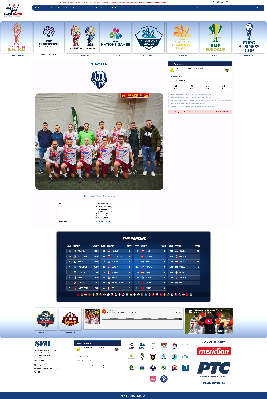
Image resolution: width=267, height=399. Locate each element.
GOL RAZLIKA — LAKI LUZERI (186, 68)
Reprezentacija (56, 8)
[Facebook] (213, 2)
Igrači (93, 196)
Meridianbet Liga (87, 8)
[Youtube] (222, 2)
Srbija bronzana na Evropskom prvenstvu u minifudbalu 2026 (190, 94)
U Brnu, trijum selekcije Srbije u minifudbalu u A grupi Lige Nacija (191, 97)
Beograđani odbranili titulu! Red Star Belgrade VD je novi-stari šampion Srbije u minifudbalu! (200, 100)
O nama (200, 8)
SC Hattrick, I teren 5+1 (102, 221)
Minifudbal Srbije (41, 8)
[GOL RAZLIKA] (172, 70)
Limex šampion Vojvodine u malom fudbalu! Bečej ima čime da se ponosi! (194, 106)
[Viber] (227, 2)
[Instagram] (217, 2)
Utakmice (111, 196)
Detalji (86, 196)
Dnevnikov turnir (102, 8)
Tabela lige (101, 196)
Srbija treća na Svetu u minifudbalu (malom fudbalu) (187, 103)
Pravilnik (115, 8)
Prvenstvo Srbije (71, 8)
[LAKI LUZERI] (227, 70)
